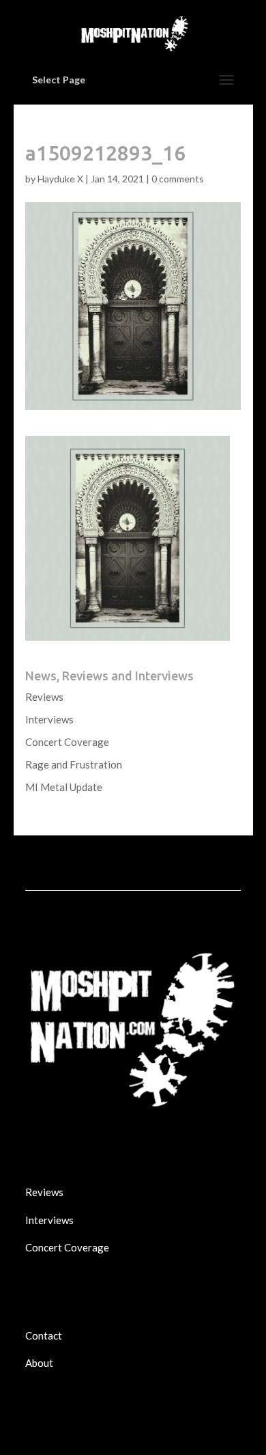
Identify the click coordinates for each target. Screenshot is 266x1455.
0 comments (177, 178)
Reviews (44, 697)
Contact (43, 1335)
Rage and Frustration (73, 764)
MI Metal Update (63, 787)
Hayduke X (60, 178)
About (39, 1363)
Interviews (49, 719)
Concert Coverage (67, 742)
